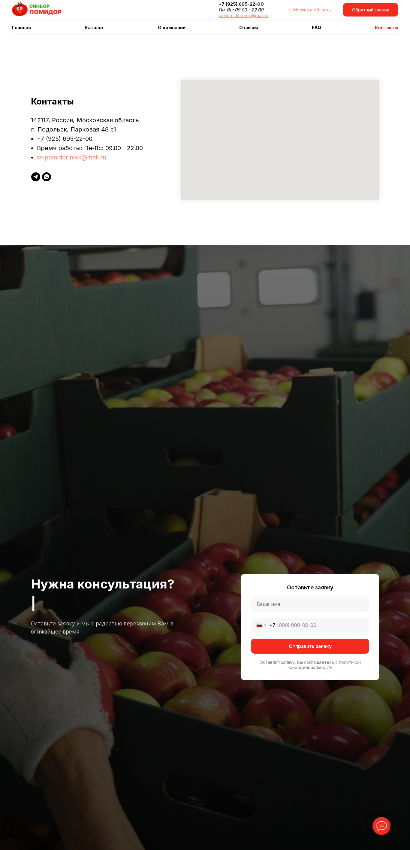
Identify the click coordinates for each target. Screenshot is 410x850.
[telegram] (35, 176)
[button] (370, 10)
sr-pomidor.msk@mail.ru (71, 157)
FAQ (316, 27)
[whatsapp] (46, 176)
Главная (21, 27)
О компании (171, 27)
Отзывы (248, 27)
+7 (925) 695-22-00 (64, 138)
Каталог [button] (94, 27)
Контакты (386, 27)
